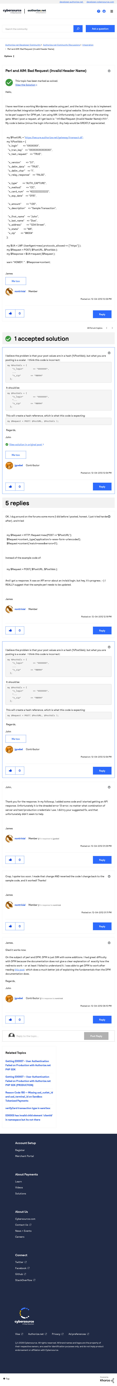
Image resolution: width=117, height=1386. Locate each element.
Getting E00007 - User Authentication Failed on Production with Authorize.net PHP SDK (28, 1065)
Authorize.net (36, 1333)
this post (20, 969)
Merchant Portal (24, 1156)
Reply (102, 314)
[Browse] (110, 11)
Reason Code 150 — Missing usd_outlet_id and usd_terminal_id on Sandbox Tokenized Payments (29, 1096)
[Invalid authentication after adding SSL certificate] (112, 328)
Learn (18, 1181)
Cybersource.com (25, 1218)
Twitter (19, 1262)
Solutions (20, 1193)
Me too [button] (16, 281)
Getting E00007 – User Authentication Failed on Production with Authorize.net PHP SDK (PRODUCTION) (28, 1080)
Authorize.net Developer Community (23, 45)
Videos (19, 1187)
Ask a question (100, 28)
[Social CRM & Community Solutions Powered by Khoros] (107, 1379)
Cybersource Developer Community (12, 11)
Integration (87, 45)
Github (19, 1274)
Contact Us (21, 1224)
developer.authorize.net (71, 1)
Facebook (20, 1268)
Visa (17, 1333)
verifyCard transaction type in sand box (27, 1108)
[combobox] (42, 28)
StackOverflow (23, 1280)
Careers (19, 1236)
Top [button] (7, 1378)
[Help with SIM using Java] (107, 328)
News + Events (23, 1230)
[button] (10, 313)
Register (20, 1150)
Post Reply (96, 1036)
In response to (49, 838)
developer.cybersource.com (100, 1)
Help (100, 11)
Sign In (104, 11)
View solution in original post (25, 444)
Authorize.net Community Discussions (61, 45)
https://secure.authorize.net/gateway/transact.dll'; (54, 137)
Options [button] (8, 56)
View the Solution (25, 84)
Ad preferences (77, 1333)
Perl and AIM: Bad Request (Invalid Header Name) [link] (30, 49)
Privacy (56, 1333)
